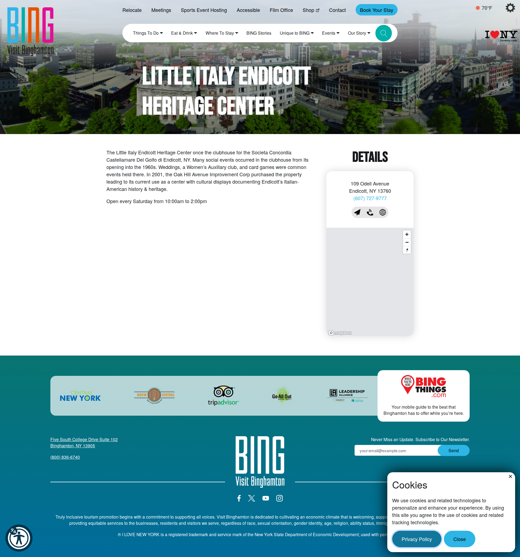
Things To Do (146, 33)
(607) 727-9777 (370, 197)
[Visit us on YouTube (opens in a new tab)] (265, 498)
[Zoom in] (407, 234)
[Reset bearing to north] (407, 250)
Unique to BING (295, 33)
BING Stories (258, 33)
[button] (18, 538)
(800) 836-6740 (65, 457)
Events (328, 33)
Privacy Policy (417, 538)
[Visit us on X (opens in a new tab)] (252, 498)
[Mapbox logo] (340, 333)
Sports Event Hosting (204, 9)
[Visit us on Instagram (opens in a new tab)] (279, 498)
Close (459, 538)
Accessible (248, 9)
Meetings (161, 9)
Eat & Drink (182, 33)
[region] (370, 282)
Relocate (132, 9)
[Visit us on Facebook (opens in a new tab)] (239, 498)
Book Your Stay (376, 9)
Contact (337, 9)
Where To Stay (220, 33)
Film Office (281, 9)
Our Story (357, 33)
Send (453, 450)
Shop (308, 9)
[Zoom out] (407, 242)
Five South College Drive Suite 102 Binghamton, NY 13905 (84, 442)
